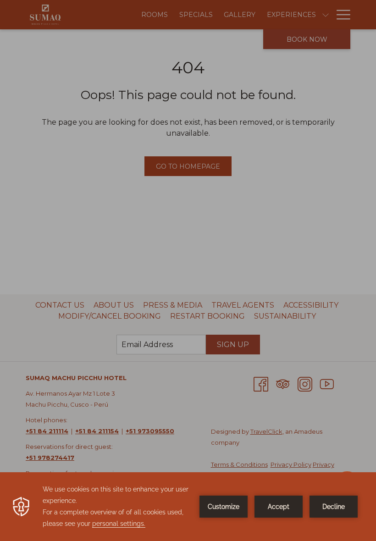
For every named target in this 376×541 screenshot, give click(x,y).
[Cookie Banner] (188, 506)
